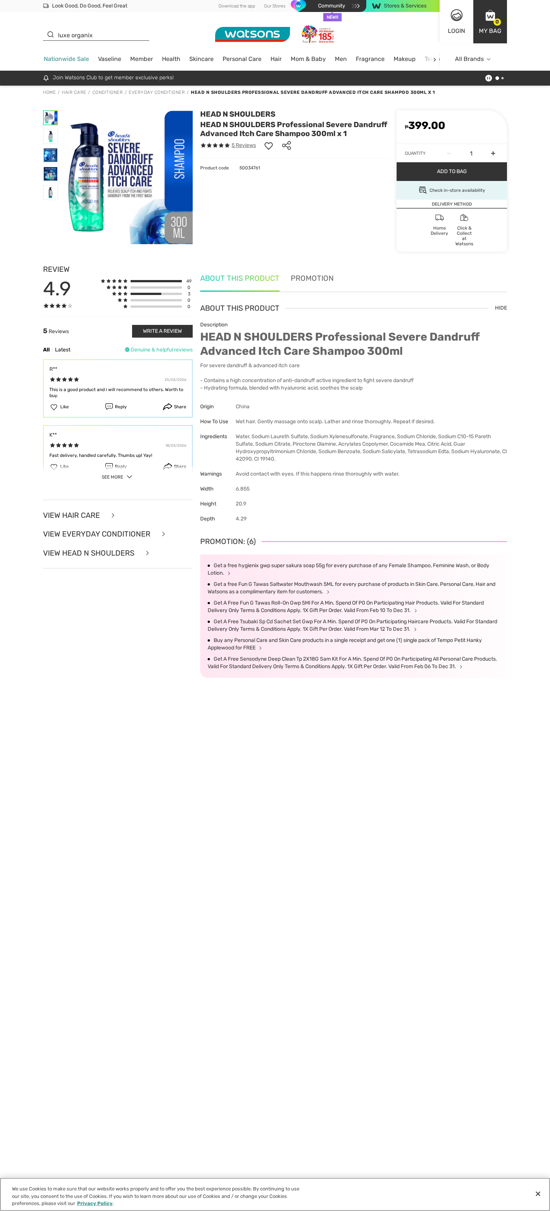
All (46, 350)
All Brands (469, 58)
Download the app (237, 6)
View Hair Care (72, 515)
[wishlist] (268, 145)
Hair (276, 58)
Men (341, 58)
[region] (275, 1194)
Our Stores (274, 6)
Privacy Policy (95, 1203)
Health (171, 58)
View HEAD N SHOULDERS (89, 553)
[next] (434, 59)
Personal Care (242, 58)
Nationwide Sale (66, 58)
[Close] (538, 1194)
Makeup (405, 58)
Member (141, 58)
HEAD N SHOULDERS (237, 114)
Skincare (201, 58)
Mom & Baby (308, 58)
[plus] (493, 153)
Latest (62, 350)
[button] (490, 21)
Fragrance (370, 58)
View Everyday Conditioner (97, 534)
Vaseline (109, 58)
